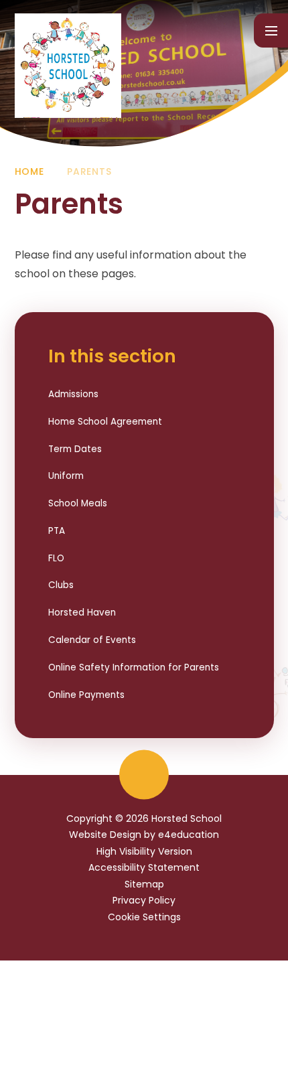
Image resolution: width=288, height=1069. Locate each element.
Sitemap (144, 884)
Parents (89, 171)
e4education (188, 834)
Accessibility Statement (144, 867)
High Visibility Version (144, 851)
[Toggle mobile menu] (271, 30)
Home (29, 171)
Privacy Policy (144, 900)
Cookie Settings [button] (144, 917)
